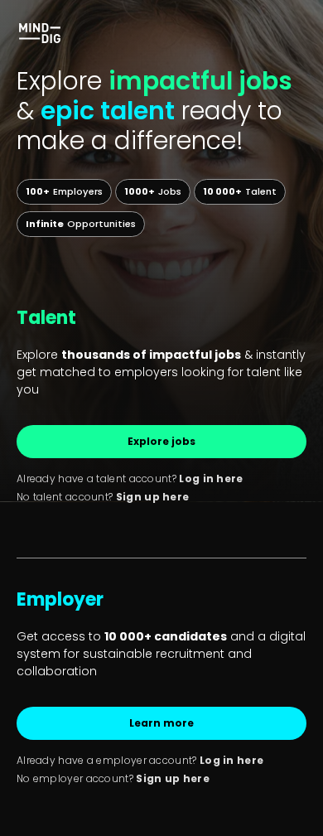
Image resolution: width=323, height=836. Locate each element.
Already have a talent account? (130, 478)
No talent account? (103, 497)
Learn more (161, 723)
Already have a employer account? (140, 760)
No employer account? (113, 778)
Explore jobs (161, 441)
